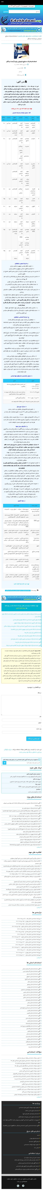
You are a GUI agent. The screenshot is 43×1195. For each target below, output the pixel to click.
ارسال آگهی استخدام (34, 1141)
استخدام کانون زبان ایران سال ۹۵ (32, 632)
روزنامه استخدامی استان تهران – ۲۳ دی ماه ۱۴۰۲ (28, 939)
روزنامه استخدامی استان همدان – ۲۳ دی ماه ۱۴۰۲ (27, 944)
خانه (40, 36)
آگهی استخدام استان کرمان (33, 1021)
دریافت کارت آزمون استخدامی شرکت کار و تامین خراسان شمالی (25, 869)
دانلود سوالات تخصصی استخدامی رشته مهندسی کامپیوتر (26, 1073)
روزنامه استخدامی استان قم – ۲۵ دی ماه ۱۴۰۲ (28, 929)
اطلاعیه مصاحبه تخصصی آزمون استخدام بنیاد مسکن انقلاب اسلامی (24, 884)
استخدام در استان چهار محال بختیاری (28, 36)
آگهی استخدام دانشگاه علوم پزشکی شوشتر (29, 837)
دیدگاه (39, 693)
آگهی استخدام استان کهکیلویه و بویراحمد (30, 1026)
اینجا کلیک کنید (21, 608)
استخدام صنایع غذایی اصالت (32, 1110)
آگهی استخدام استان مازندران (33, 1036)
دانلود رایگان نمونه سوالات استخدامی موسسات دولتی (27, 1094)
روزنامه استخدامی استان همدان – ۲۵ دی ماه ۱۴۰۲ (27, 931)
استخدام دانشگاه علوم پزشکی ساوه (31, 831)
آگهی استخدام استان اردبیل (33, 974)
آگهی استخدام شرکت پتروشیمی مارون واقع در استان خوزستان (26, 639)
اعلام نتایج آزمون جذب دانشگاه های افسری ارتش (28, 887)
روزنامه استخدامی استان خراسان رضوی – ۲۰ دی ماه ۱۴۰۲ (26, 947)
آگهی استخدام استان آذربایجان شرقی (31, 969)
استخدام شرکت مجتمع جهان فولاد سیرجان (30, 839)
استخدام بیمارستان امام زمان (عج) (31, 1114)
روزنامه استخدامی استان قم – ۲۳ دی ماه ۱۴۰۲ (28, 934)
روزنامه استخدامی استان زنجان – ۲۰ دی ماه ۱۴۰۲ (28, 955)
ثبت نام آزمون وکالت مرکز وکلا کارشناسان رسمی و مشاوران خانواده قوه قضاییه (21, 811)
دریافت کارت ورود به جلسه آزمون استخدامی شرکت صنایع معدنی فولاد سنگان (22, 626)
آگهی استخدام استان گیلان (34, 1031)
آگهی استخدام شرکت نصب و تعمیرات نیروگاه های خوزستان (26, 818)
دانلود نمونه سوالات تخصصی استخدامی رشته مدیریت (27, 1079)
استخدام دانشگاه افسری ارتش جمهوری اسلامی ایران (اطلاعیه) (26, 629)
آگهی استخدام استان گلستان (33, 1029)
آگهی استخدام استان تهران (33, 987)
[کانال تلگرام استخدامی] (21, 30)
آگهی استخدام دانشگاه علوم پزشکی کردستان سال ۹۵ (28, 642)
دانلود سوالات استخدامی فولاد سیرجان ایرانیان (28, 1058)
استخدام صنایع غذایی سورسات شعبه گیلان (28, 1117)
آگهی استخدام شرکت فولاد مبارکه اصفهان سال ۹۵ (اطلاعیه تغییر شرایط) (23, 645)
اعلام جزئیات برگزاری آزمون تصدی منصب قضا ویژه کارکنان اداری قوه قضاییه (22, 866)
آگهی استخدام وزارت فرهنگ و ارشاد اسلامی (29, 826)
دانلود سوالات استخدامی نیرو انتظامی (31, 1084)
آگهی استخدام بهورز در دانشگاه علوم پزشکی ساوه (28, 834)
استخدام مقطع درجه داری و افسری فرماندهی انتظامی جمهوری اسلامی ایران (22, 824)
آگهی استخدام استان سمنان (33, 1005)
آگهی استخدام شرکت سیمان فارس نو (31, 808)
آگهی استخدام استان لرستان (33, 1034)
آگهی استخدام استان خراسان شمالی (31, 997)
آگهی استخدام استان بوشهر (33, 984)
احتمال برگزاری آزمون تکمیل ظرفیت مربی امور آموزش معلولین (25, 858)
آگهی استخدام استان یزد (34, 1047)
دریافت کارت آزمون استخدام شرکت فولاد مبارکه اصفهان (27, 623)
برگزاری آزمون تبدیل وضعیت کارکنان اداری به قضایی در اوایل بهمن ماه (23, 871)
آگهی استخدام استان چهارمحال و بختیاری (30, 989)
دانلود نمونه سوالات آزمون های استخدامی (29, 1107)
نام (40, 716)
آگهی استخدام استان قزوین (33, 1013)
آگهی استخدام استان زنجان (33, 1002)
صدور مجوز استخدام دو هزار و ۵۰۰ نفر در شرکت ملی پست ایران (24, 905)
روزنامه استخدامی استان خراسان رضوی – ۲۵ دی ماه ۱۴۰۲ (26, 926)
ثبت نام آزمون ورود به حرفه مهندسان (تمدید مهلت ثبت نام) (26, 821)
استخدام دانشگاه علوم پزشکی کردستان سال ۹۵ (29, 636)
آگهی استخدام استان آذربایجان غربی (31, 971)
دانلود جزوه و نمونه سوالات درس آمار (31, 1092)
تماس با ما (36, 1148)
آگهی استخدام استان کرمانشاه (33, 1023)
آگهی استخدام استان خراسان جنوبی (31, 992)
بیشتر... (38, 847)
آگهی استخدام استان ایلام (34, 982)
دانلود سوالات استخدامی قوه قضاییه (31, 1068)
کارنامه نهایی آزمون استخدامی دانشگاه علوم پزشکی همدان (27, 620)
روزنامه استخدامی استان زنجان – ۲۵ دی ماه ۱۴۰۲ (28, 924)
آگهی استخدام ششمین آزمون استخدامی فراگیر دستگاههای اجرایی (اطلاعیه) (21, 1125)
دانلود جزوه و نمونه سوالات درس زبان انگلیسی (28, 1089)
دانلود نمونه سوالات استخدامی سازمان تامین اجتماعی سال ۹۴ (25, 1060)
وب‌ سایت (38, 729)
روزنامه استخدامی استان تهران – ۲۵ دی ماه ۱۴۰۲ (28, 921)
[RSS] (18, 1186)
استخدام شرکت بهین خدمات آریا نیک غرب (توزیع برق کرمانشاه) (25, 844)
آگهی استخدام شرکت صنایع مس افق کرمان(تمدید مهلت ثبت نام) (24, 816)
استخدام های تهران (34, 1138)
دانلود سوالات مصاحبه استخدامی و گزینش (30, 1081)
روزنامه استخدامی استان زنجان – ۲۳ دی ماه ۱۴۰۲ (28, 942)
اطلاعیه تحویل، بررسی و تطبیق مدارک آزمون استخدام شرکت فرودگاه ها (23, 889)
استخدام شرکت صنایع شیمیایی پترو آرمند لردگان (18, 590)
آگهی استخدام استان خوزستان (33, 1000)
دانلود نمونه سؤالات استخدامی (31, 1144)
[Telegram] (23, 1186)
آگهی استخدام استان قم (34, 1015)
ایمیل (39, 723)
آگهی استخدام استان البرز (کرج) (32, 979)
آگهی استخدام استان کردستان (33, 1018)
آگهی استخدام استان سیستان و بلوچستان (30, 1008)
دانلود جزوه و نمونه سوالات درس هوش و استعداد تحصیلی (26, 1087)
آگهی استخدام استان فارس (33, 1010)
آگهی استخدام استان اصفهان (33, 976)
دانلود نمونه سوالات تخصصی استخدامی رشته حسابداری (26, 1076)
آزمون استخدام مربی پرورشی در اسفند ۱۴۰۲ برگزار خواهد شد (25, 874)
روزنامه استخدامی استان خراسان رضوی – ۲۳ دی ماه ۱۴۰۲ (26, 937)
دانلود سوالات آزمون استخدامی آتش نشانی (29, 1071)
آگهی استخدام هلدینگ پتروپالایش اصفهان (30, 842)
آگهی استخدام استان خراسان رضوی (31, 995)
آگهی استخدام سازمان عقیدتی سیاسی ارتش (29, 813)
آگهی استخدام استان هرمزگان (33, 1042)
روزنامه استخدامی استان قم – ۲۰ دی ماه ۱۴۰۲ (28, 950)
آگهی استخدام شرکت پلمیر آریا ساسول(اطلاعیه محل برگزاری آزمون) (24, 829)
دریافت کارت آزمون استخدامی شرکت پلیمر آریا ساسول (27, 881)
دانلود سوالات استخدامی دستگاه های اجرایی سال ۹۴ (27, 1066)
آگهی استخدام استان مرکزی (33, 1039)
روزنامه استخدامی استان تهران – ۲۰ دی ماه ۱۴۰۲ (28, 952)
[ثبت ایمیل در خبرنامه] (4, 763)
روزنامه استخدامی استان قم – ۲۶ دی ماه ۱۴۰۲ (28, 918)
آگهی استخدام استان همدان (33, 1044)
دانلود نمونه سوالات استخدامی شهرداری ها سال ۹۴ (27, 1063)
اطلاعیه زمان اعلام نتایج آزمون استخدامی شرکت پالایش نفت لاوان (24, 892)
